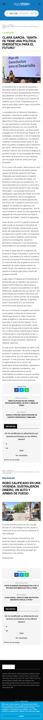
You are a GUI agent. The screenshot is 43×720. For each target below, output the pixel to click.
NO (7, 448)
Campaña (9, 676)
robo (32, 683)
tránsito (8, 687)
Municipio (12, 683)
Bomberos (37, 673)
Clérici (11, 678)
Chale (3, 678)
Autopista (23, 673)
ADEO (9, 673)
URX (12, 687)
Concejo (16, 678)
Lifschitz (20, 680)
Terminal (37, 685)
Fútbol (35, 678)
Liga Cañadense (26, 680)
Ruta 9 (38, 683)
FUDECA (31, 678)
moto (33, 680)
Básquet (4, 676)
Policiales (8, 478)
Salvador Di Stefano (7, 685)
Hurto (39, 678)
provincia (23, 683)
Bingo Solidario (30, 673)
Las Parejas (14, 680)
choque (8, 678)
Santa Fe (15, 685)
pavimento (18, 683)
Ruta (34, 683)
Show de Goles (23, 685)
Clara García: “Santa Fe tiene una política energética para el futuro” (21, 598)
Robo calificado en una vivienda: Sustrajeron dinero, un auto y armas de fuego (21, 403)
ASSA (18, 673)
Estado (27, 678)
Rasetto (28, 683)
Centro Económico (34, 676)
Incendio (4, 680)
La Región (8, 33)
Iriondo (9, 680)
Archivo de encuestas (12, 459)
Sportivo (32, 685)
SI (6, 444)
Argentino (14, 673)
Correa (20, 678)
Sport (28, 685)
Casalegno (15, 676)
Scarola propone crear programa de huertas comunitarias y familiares (21, 416)
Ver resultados (21, 455)
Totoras (4, 687)
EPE (23, 678)
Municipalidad (6, 683)
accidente (4, 673)
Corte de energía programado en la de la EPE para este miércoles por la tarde (21, 587)
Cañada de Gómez (24, 676)
